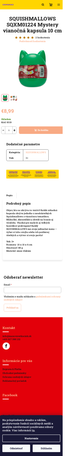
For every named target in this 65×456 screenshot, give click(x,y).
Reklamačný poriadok (15, 380)
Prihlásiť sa (12, 307)
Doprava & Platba (12, 369)
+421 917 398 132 (11, 339)
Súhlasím (46, 448)
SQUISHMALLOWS (36, 152)
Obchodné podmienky (14, 373)
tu (33, 430)
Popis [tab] (9, 195)
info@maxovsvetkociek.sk (17, 336)
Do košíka (43, 130)
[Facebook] (6, 346)
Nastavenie (31, 438)
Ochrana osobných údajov (17, 376)
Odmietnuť (16, 448)
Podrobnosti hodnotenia (32, 41)
